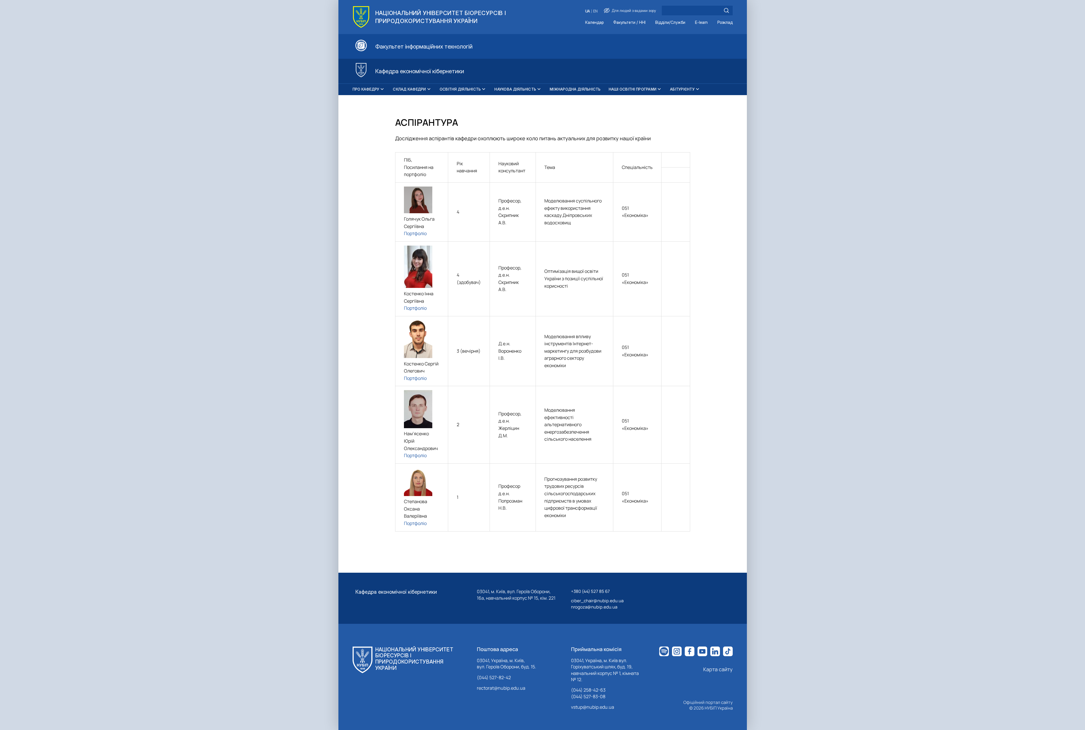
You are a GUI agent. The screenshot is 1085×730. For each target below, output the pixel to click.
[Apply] (726, 10)
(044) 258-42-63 (588, 690)
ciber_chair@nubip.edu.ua (597, 601)
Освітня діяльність (460, 89)
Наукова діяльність (515, 89)
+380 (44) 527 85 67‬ (590, 591)
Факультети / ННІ (629, 22)
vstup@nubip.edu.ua (592, 707)
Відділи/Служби (670, 22)
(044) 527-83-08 (588, 696)
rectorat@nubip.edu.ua (501, 688)
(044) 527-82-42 (494, 677)
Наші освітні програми (632, 89)
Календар (594, 22)
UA (587, 11)
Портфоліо (415, 233)
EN (595, 11)
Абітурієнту (682, 89)
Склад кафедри (409, 89)
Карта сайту (718, 669)
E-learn (701, 22)
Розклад (725, 22)
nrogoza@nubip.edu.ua (594, 607)
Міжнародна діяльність (575, 89)
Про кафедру (366, 89)
